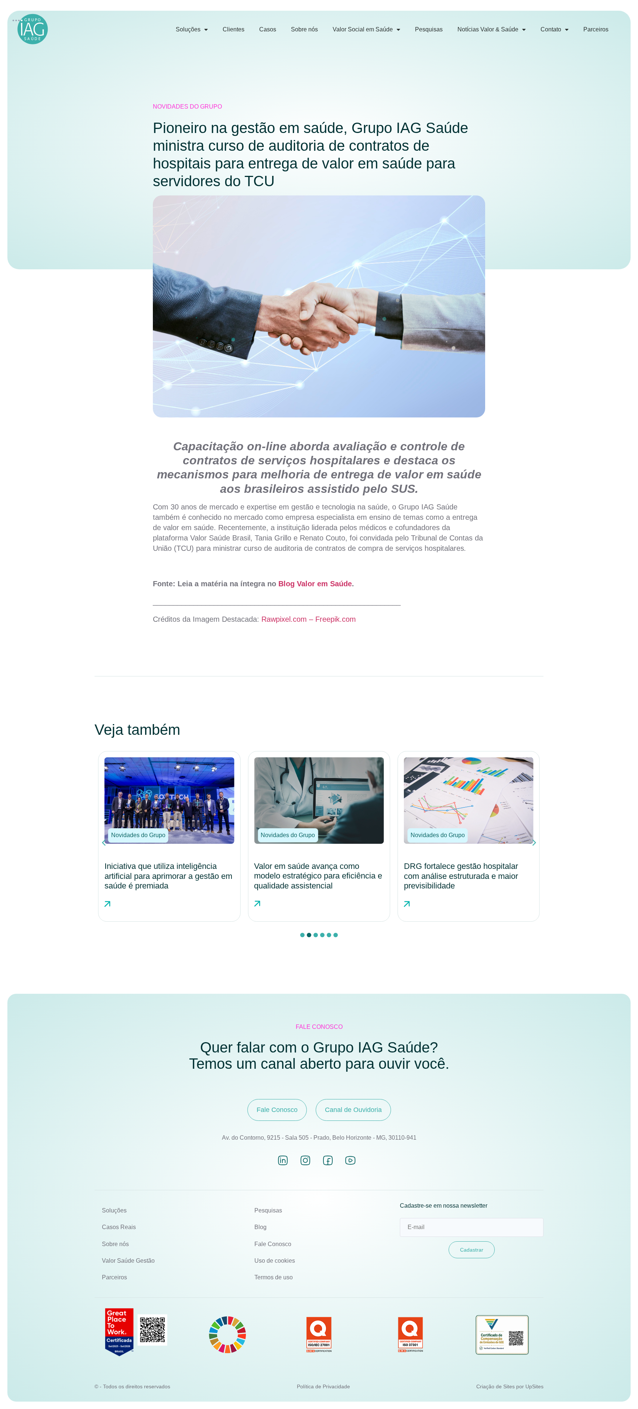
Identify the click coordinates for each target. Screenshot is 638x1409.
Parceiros (595, 29)
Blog (260, 1227)
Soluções (188, 29)
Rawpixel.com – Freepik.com (308, 619)
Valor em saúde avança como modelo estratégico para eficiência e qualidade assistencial (175, 876)
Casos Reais (119, 1227)
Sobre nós (304, 29)
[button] (145, 835)
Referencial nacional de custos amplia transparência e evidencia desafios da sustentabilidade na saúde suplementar (469, 881)
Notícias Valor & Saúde (487, 29)
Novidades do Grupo (187, 106)
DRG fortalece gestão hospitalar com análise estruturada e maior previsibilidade (318, 876)
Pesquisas (429, 29)
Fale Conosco (272, 1244)
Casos (267, 29)
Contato (551, 29)
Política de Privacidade (323, 1386)
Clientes (233, 29)
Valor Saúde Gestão (128, 1261)
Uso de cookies (274, 1261)
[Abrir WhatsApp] (619, 1390)
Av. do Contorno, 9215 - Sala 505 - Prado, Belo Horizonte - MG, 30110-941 (319, 1138)
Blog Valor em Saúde (315, 584)
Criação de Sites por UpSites (509, 1386)
